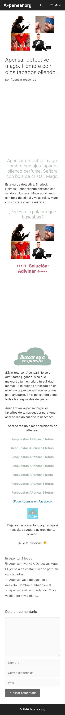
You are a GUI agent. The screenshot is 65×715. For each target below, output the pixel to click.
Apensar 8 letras (20, 558)
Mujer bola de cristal (19, 569)
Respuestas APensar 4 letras (32, 448)
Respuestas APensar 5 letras (32, 457)
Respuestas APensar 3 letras (32, 439)
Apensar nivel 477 (21, 563)
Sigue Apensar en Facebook (32, 501)
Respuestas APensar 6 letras (32, 466)
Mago (54, 563)
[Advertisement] (32, 120)
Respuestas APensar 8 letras (32, 483)
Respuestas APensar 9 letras (32, 492)
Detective (42, 563)
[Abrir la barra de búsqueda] (41, 5)
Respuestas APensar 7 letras (32, 474)
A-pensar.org (17, 5)
